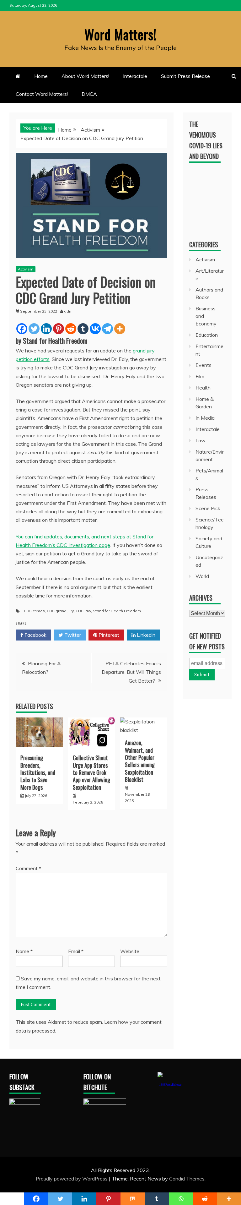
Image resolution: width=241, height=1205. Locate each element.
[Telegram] (107, 328)
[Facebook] (21, 328)
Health (203, 387)
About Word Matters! (85, 76)
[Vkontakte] (95, 328)
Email (75, 951)
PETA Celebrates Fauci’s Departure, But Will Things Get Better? (131, 672)
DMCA (89, 94)
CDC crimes (34, 610)
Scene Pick (207, 508)
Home (41, 76)
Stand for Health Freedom (117, 610)
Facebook (34, 635)
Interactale (135, 76)
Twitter (72, 635)
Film (199, 376)
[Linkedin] (46, 328)
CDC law (83, 610)
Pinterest (108, 635)
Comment (28, 868)
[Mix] (132, 1198)
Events (203, 365)
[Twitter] (34, 328)
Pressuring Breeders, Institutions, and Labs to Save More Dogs (37, 772)
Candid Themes (187, 1178)
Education (206, 335)
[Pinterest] (58, 328)
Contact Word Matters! (42, 94)
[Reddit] (70, 328)
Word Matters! (120, 34)
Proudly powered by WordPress (72, 1178)
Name (24, 951)
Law (200, 440)
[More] (119, 328)
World (202, 576)
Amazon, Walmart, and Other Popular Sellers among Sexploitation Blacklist (140, 761)
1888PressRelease (170, 1084)
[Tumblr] (83, 328)
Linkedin (145, 635)
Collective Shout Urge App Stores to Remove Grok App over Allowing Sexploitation (91, 772)
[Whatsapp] (181, 1198)
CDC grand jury (60, 610)
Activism (25, 269)
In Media (205, 418)
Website (129, 951)
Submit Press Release (185, 76)
